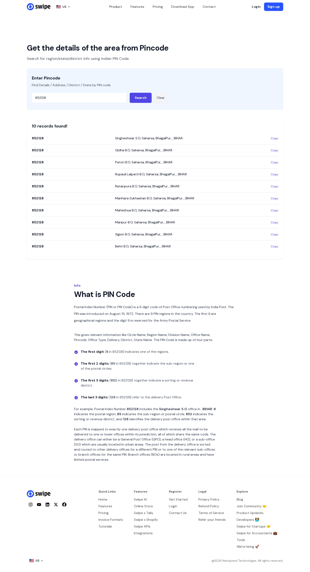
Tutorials (105, 526)
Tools (241, 540)
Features (137, 6)
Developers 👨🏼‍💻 (248, 519)
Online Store (143, 506)
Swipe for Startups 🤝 (254, 526)
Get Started (178, 499)
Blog (240, 499)
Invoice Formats (110, 519)
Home (102, 499)
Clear (161, 97)
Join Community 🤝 (252, 506)
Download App (182, 6)
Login (256, 6)
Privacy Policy (209, 499)
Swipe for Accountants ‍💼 (257, 533)
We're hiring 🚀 (248, 546)
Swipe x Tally (143, 513)
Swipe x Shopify (146, 519)
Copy (274, 138)
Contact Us (178, 513)
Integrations (143, 533)
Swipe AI (140, 499)
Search (141, 97)
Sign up (273, 6)
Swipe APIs (142, 526)
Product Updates (250, 513)
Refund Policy (208, 506)
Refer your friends (212, 519)
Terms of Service (211, 513)
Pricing (158, 6)
